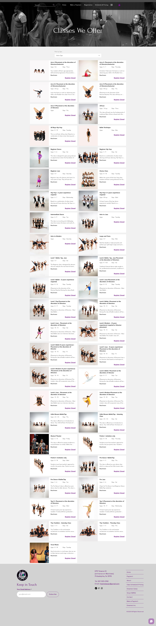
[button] (111, 5)
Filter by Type (58, 51)
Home (129, 572)
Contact (130, 597)
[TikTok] (96, 588)
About (129, 580)
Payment (130, 576)
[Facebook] (99, 588)
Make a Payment (132, 601)
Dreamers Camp (132, 589)
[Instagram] (102, 588)
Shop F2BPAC (131, 593)
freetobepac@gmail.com (109, 584)
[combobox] (78, 55)
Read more (54, 75)
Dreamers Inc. (131, 605)
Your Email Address (23, 589)
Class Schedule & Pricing (135, 585)
